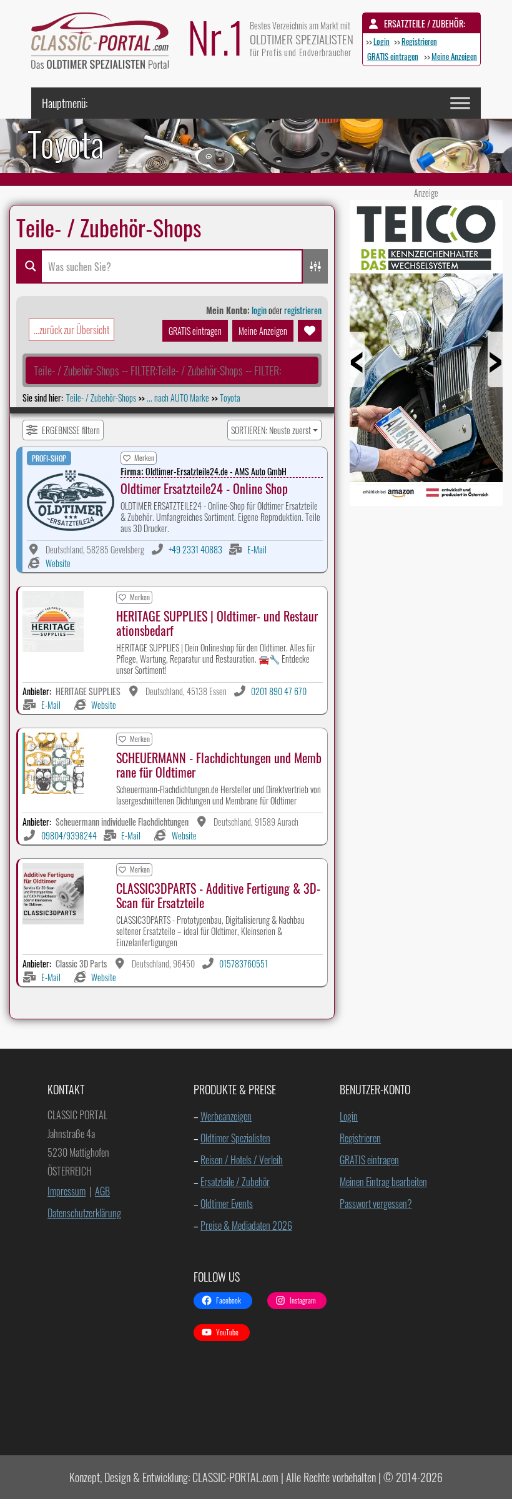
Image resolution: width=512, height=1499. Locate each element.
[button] (157, 370)
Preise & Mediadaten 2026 (246, 1225)
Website (58, 563)
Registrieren (419, 41)
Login (381, 41)
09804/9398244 (69, 835)
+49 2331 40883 (195, 549)
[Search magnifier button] (28, 266)
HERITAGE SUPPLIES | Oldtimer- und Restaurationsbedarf (217, 623)
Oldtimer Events (226, 1203)
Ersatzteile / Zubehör (235, 1181)
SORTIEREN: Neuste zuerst (271, 430)
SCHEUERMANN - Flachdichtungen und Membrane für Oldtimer (219, 764)
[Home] (106, 43)
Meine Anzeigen (454, 56)
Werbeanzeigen (226, 1116)
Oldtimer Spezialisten (235, 1137)
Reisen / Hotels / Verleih (241, 1159)
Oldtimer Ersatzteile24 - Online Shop (204, 488)
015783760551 (243, 963)
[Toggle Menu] (460, 103)
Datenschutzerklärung (84, 1212)
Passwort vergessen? (376, 1203)
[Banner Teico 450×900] (426, 501)
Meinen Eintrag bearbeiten (383, 1181)
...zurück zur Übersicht (71, 329)
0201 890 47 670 (279, 691)
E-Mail (257, 549)
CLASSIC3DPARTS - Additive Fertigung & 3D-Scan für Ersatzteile (218, 895)
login (259, 310)
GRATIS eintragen (392, 56)
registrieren (303, 310)
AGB (102, 1191)
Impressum (66, 1191)
